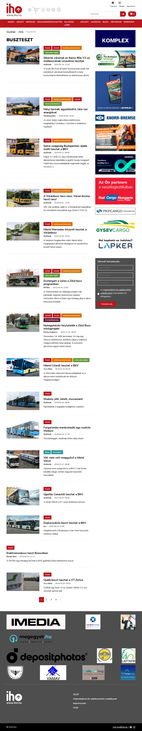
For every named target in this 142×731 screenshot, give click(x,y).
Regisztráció (131, 6)
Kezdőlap (11, 31)
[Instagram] (119, 3)
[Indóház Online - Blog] (48, 9)
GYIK (75, 707)
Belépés (122, 6)
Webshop (129, 22)
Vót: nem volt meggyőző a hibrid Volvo (64, 459)
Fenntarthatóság (52, 320)
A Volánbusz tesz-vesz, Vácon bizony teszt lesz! (67, 197)
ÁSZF (76, 694)
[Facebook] (112, 3)
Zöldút (84, 22)
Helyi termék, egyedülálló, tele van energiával (66, 110)
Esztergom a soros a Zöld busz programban (63, 282)
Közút (20, 22)
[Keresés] (123, 14)
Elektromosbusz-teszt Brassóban (27, 553)
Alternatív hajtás (51, 52)
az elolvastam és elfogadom (115, 293)
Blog (105, 22)
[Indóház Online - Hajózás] (59, 9)
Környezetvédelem (52, 104)
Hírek (21, 31)
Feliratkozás (107, 304)
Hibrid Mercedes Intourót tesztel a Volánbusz (65, 231)
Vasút (11, 22)
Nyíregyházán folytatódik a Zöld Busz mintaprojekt (67, 327)
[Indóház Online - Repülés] (36, 9)
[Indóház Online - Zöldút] (53, 9)
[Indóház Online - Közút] (43, 9)
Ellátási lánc (69, 23)
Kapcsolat (113, 6)
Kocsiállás (57, 452)
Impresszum (79, 703)
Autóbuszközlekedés (71, 48)
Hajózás (96, 22)
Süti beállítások (120, 727)
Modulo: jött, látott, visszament (63, 399)
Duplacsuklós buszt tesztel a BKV (65, 523)
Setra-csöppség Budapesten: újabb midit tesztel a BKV (65, 147)
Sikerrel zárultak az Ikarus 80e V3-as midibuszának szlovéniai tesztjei (67, 59)
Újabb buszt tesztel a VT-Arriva (63, 580)
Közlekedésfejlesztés (49, 22)
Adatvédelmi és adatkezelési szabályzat (95, 698)
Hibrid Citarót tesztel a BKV (61, 365)
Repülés (30, 22)
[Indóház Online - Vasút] (29, 9)
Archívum (116, 22)
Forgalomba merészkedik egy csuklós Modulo (67, 429)
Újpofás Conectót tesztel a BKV (63, 494)
